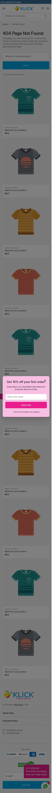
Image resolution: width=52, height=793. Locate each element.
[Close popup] (43, 380)
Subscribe (25, 405)
